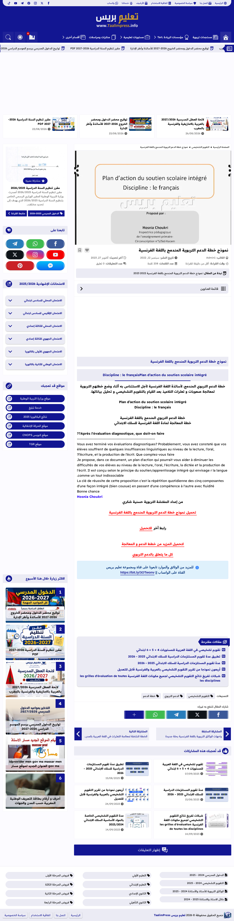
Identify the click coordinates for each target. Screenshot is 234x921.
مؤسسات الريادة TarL (170, 37)
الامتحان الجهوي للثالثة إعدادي (44, 338)
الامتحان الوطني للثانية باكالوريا (43, 364)
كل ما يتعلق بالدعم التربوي (153, 554)
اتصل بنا (204, 3)
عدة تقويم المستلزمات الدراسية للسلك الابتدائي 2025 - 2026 (179, 663)
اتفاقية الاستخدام (159, 3)
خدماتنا (125, 3)
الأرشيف (140, 3)
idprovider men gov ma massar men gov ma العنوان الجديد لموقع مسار (35, 764)
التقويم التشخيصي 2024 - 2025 (205, 883)
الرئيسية (219, 3)
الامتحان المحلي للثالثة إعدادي (44, 326)
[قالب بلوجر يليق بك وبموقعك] (227, 915)
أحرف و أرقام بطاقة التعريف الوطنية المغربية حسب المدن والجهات (35, 801)
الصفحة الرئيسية (221, 147)
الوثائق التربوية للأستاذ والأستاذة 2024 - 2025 (198, 891)
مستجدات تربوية (202, 37)
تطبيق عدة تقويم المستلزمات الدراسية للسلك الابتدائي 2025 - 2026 (174, 656)
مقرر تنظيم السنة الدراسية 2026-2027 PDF (125, 48)
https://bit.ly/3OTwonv (137, 572)
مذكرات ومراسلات (99, 37)
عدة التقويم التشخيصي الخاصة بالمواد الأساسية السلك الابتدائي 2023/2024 (104, 820)
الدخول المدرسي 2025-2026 (44, 213)
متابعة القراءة (18, 213)
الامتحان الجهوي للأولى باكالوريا (43, 351)
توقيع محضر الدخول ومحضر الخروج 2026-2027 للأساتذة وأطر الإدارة (106, 124)
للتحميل (146, 528)
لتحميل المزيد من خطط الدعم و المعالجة (153, 544)
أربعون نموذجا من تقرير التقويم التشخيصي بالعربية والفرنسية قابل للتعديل (169, 669)
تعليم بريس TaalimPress (169, 915)
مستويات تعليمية (134, 37)
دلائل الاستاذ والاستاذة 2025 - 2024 (204, 899)
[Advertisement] (117, 83)
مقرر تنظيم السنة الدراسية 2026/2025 (35, 188)
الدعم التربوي (172, 696)
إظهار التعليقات (149, 850)
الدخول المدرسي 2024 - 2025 (207, 875)
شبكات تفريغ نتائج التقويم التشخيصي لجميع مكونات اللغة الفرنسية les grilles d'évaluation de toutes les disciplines (150, 678)
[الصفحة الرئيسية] (225, 37)
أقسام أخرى (73, 37)
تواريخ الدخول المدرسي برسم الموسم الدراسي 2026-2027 (57, 48)
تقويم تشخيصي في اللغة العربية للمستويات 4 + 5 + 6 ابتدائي (178, 650)
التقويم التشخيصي (200, 147)
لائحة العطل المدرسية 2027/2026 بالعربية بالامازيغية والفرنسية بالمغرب (182, 124)
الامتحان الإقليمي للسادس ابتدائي (42, 313)
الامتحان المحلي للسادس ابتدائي (43, 300)
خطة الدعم (149, 696)
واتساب (110, 3)
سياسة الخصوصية (184, 3)
